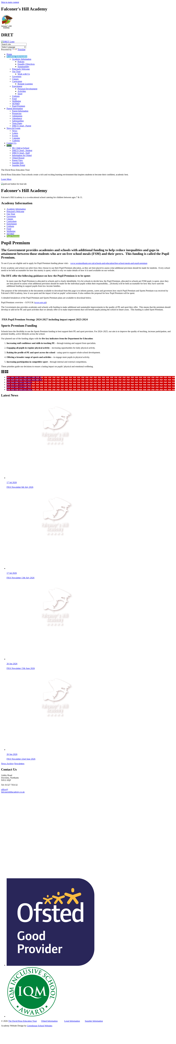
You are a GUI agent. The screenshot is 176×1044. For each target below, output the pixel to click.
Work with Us (24, 74)
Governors (16, 76)
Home (9, 54)
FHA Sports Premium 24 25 (19, 387)
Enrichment (17, 86)
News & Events (13, 128)
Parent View (17, 160)
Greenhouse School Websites (39, 1026)
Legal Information (72, 1021)
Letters (15, 133)
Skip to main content (10, 2)
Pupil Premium (18, 106)
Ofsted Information (49, 1021)
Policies (21, 61)
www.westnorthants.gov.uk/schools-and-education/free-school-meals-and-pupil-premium (108, 263)
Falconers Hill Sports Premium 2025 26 (24, 377)
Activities (22, 91)
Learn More (6, 179)
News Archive (7, 763)
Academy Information (17, 57)
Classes (15, 79)
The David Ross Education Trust (22, 1021)
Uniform (16, 96)
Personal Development (27, 89)
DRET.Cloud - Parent (21, 126)
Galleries (16, 140)
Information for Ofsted (22, 155)
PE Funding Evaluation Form (19, 389)
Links (9, 145)
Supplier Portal (18, 165)
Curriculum (17, 81)
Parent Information (15, 108)
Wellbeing (16, 101)
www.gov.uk (40, 302)
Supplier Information (94, 1021)
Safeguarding (18, 121)
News (14, 131)
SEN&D (16, 103)
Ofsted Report (18, 158)
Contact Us (11, 143)
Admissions (17, 116)
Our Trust (16, 71)
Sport (20, 94)
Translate (21, 49)
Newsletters (19, 763)
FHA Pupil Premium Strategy (19, 382)
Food (14, 98)
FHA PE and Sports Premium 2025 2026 (24, 379)
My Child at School (20, 148)
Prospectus (16, 113)
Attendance (17, 118)
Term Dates (17, 123)
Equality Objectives (26, 64)
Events (15, 135)
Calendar (16, 138)
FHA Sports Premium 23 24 (19, 384)
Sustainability (23, 66)
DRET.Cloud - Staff (21, 153)
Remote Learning (25, 84)
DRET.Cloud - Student (22, 150)
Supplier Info (18, 163)
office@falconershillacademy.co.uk (13, 790)
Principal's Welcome (21, 69)
